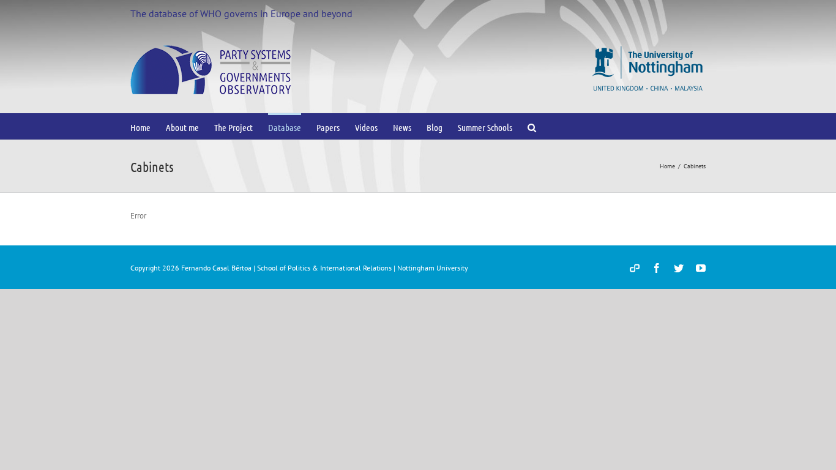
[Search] (532, 126)
